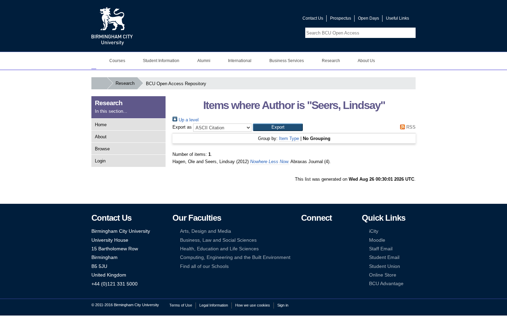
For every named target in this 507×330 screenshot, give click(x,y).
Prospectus (340, 18)
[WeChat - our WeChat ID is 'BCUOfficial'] (314, 249)
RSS (410, 127)
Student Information (161, 61)
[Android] (314, 257)
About (101, 136)
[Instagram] (314, 240)
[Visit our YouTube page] (280, 20)
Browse (102, 148)
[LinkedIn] (304, 240)
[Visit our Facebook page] (264, 20)
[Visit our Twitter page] (272, 20)
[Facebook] (304, 231)
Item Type (289, 138)
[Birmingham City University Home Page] (93, 60)
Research (331, 61)
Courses (117, 61)
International (239, 61)
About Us (366, 61)
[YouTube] (325, 231)
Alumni (203, 61)
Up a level (188, 119)
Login (100, 160)
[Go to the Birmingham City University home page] (112, 26)
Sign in (282, 305)
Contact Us (312, 18)
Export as (182, 127)
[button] (278, 127)
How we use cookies (252, 305)
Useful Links (397, 18)
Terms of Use (180, 305)
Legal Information (213, 305)
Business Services (286, 61)
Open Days (368, 18)
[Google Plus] (325, 240)
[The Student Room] (325, 249)
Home (101, 124)
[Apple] (304, 257)
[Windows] (325, 257)
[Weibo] (304, 249)
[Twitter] (314, 231)
